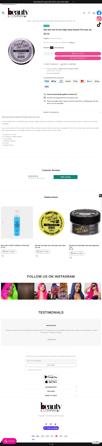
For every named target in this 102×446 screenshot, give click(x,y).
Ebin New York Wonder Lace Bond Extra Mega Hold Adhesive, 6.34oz (36, 246)
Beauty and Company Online (18, 13)
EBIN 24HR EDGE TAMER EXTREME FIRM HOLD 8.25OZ (70, 246)
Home (29, 21)
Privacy (39, 370)
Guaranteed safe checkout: (54, 78)
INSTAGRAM (65, 276)
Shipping (46, 38)
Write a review (66, 177)
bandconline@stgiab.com (9, 4)
